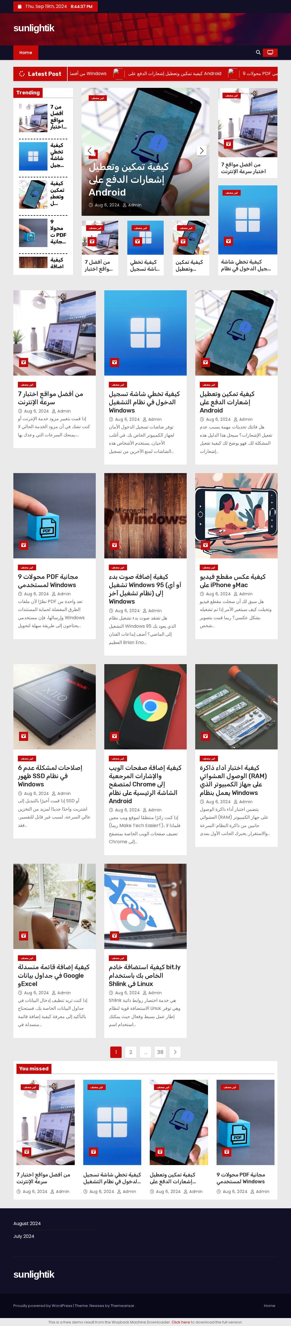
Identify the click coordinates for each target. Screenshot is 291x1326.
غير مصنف (98, 98)
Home (26, 52)
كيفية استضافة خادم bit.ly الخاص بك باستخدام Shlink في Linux (144, 975)
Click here (181, 1322)
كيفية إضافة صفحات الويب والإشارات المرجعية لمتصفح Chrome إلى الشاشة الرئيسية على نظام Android (145, 784)
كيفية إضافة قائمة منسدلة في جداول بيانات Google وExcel (54, 975)
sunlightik (33, 27)
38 (160, 1052)
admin (134, 205)
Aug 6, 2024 (108, 205)
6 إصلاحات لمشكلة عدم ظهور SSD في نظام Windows (50, 776)
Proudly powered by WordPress (43, 1305)
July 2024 (23, 1236)
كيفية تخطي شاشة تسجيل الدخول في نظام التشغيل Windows (247, 269)
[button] (258, 52)
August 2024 (27, 1223)
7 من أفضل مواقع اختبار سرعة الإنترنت (58, 123)
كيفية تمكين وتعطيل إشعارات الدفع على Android (227, 402)
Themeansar (122, 1305)
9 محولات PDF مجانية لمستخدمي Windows (58, 245)
